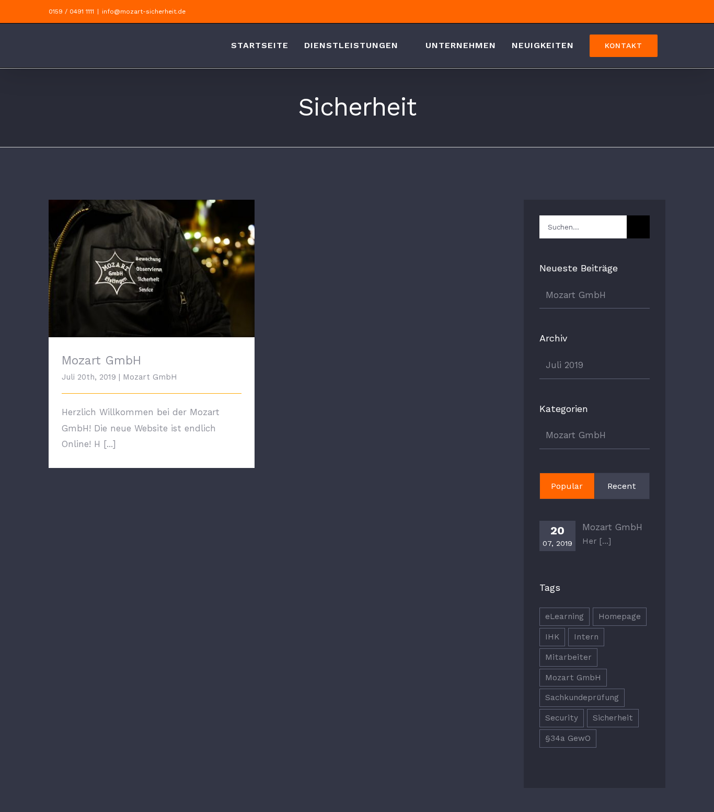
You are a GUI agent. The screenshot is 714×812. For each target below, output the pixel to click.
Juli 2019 (564, 365)
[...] (109, 444)
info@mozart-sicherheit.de (144, 11)
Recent (621, 486)
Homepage (619, 616)
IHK (552, 637)
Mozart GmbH (152, 259)
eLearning (564, 616)
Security (561, 718)
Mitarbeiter (568, 657)
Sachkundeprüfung (582, 697)
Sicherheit (613, 718)
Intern (586, 637)
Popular (567, 486)
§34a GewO (568, 738)
